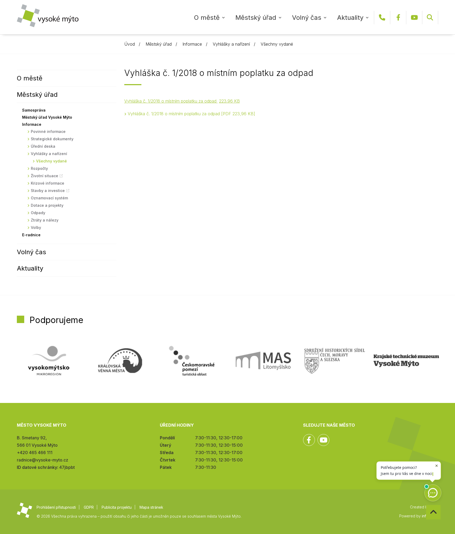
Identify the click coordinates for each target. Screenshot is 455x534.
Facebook (398, 17)
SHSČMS (335, 361)
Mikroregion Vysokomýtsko (49, 361)
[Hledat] (430, 17)
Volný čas (306, 17)
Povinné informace (48, 131)
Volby (36, 227)
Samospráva (34, 110)
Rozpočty (39, 168)
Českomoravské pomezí (192, 361)
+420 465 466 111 (382, 17)
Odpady (38, 212)
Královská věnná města (120, 361)
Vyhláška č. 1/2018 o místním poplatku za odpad (191, 113)
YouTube (414, 17)
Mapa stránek (151, 507)
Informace (192, 44)
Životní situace (44, 176)
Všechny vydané (277, 44)
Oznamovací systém (49, 198)
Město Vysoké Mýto (47, 15)
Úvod (129, 44)
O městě (207, 17)
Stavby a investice (48, 190)
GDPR (89, 507)
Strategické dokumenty (52, 139)
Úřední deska (43, 146)
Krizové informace (47, 183)
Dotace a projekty (47, 205)
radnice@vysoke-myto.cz (42, 460)
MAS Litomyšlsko (263, 361)
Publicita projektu (117, 507)
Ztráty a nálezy (44, 220)
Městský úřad (255, 17)
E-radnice (31, 235)
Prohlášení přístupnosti (56, 507)
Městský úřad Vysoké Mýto (47, 117)
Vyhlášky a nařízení (231, 44)
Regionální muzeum (406, 361)
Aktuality (350, 17)
